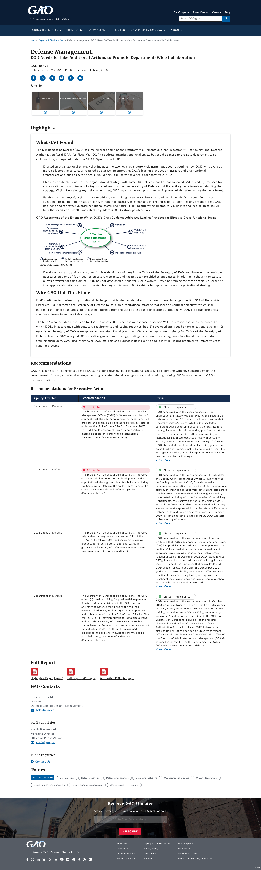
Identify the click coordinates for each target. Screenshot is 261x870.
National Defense (42, 778)
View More (163, 460)
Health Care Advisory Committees (195, 859)
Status (160, 398)
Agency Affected (45, 398)
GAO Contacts (129, 99)
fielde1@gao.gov (46, 710)
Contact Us (42, 761)
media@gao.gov (45, 742)
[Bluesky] (63, 78)
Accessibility (150, 854)
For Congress (181, 12)
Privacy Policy (151, 849)
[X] (44, 78)
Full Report (101, 99)
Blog (227, 12)
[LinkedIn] (53, 78)
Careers (216, 12)
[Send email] (81, 78)
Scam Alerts (184, 849)
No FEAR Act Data (187, 854)
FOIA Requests (185, 843)
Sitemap (148, 859)
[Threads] (72, 78)
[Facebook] (35, 78)
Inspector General (126, 854)
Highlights (45, 99)
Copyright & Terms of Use (157, 843)
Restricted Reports (126, 859)
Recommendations (73, 99)
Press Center (200, 12)
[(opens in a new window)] (27, 859)
